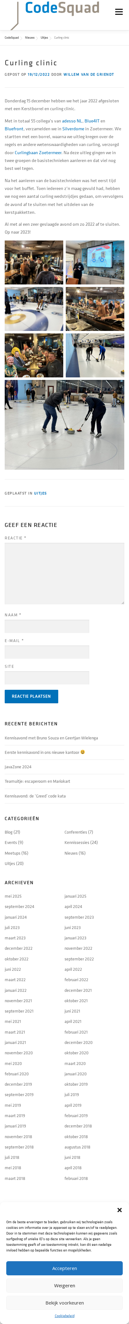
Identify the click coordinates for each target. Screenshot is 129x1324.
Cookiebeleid (65, 1316)
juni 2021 (72, 1011)
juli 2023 (12, 927)
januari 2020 (75, 1074)
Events (11, 842)
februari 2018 (76, 1178)
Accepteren (64, 1268)
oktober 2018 (76, 1136)
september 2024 (19, 906)
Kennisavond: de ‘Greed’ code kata (35, 796)
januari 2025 (75, 896)
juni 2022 (13, 969)
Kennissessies (76, 842)
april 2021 (72, 1021)
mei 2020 (13, 1063)
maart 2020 (75, 1063)
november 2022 (78, 948)
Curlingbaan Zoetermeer (38, 152)
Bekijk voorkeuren (64, 1303)
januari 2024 (16, 917)
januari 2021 (15, 1042)
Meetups (12, 853)
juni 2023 (72, 927)
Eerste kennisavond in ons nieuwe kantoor (42, 752)
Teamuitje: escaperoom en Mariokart (37, 781)
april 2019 (72, 1105)
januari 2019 (15, 1126)
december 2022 (19, 948)
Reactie (16, 538)
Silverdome (73, 129)
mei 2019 (13, 1105)
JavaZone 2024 (18, 767)
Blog (9, 832)
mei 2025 (13, 896)
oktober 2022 (16, 959)
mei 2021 (13, 1021)
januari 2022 (16, 990)
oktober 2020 (76, 1053)
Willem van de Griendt (89, 74)
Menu (118, 11)
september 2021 (19, 1011)
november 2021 (18, 1000)
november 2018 (18, 1136)
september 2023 (79, 917)
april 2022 (73, 969)
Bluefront (14, 129)
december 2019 (18, 1084)
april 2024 (73, 906)
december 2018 (78, 1126)
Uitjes (40, 493)
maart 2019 (15, 1115)
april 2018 (73, 1167)
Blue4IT (92, 121)
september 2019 (19, 1094)
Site (9, 666)
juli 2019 (71, 1094)
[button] (119, 1210)
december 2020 (78, 1042)
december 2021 (78, 990)
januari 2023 (75, 938)
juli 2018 (12, 1157)
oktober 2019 (76, 1084)
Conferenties (75, 832)
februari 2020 (17, 1074)
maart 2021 (15, 1032)
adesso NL (72, 121)
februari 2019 (76, 1115)
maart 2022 (15, 979)
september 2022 (79, 959)
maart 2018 (15, 1178)
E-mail (14, 640)
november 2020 (19, 1053)
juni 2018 (72, 1157)
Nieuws (71, 853)
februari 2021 (76, 1032)
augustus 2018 (77, 1147)
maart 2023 (15, 938)
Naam (13, 615)
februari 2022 (76, 979)
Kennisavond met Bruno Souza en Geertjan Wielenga (51, 738)
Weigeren (64, 1285)
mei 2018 (13, 1167)
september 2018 (19, 1147)
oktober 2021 (76, 1000)
